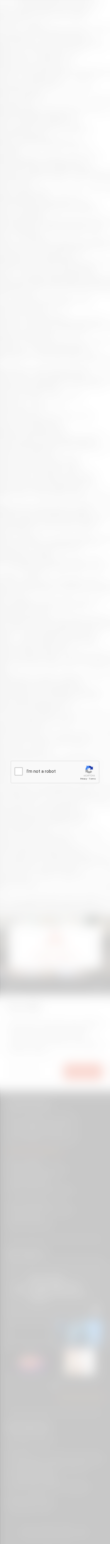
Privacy (83, 778)
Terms (92, 778)
